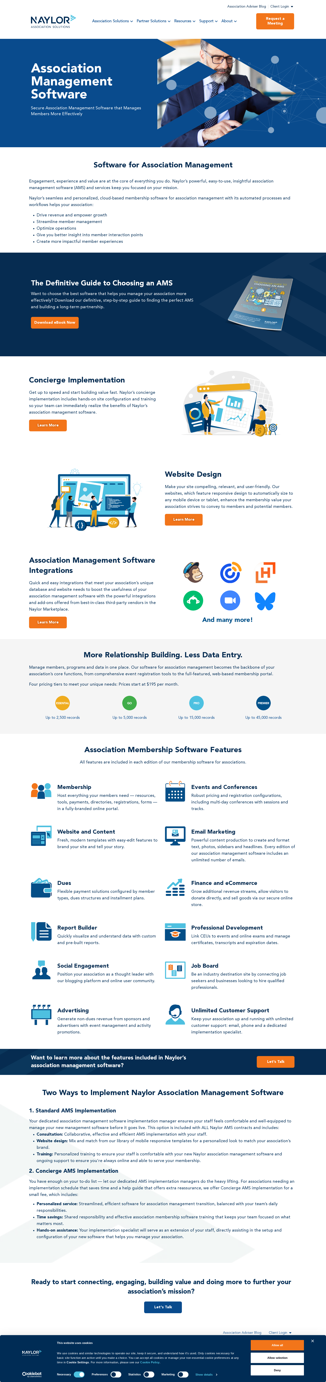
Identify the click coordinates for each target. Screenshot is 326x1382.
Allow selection (277, 1357)
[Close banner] (312, 1341)
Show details (204, 1374)
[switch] (116, 1374)
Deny (277, 1370)
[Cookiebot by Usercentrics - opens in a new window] (31, 1374)
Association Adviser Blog (246, 6)
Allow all (277, 1345)
